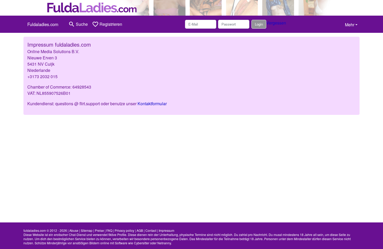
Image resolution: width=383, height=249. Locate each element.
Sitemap (86, 230)
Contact (150, 230)
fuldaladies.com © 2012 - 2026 (45, 230)
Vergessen (276, 23)
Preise (99, 230)
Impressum (166, 230)
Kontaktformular (152, 104)
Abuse (73, 230)
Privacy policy (124, 230)
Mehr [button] (349, 25)
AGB (140, 230)
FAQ (109, 230)
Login (259, 24)
